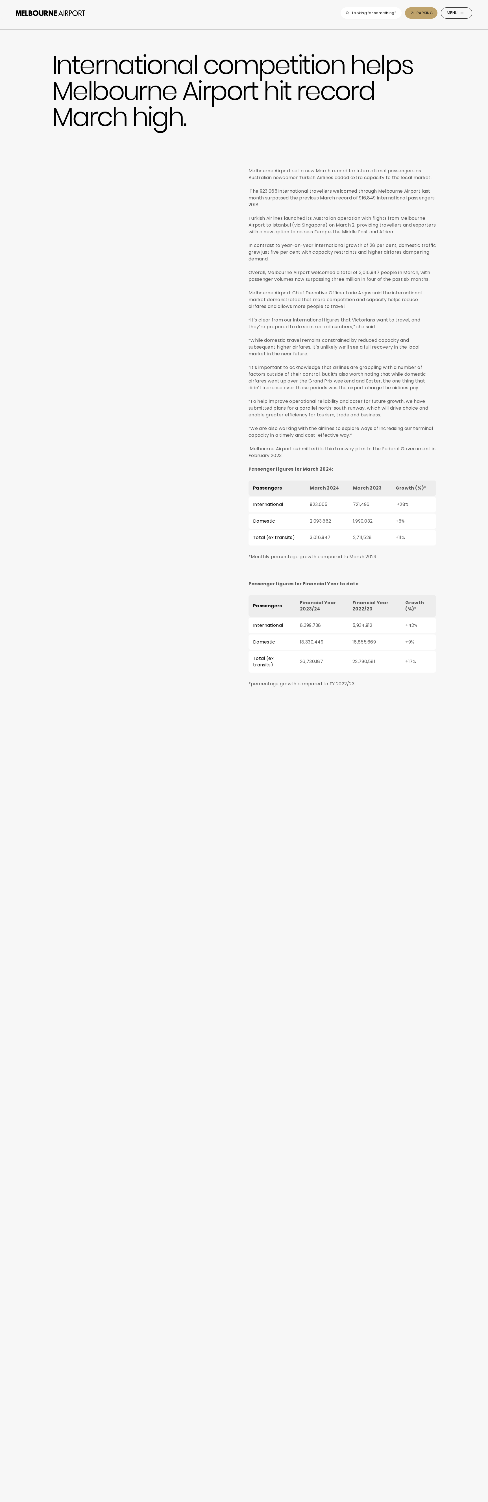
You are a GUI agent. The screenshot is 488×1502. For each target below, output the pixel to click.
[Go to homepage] (50, 13)
